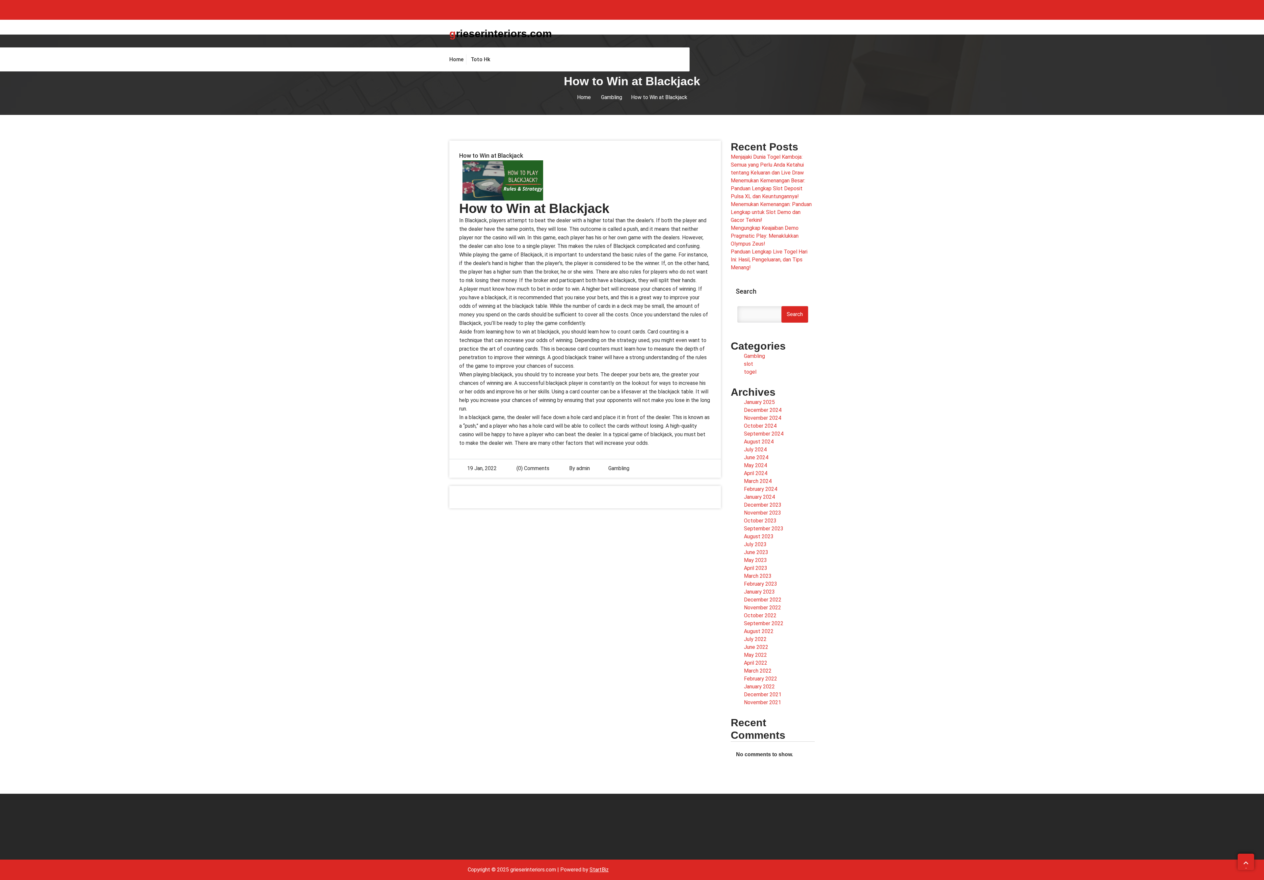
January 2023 (759, 592)
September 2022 (763, 623)
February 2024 (760, 489)
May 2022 (755, 655)
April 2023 (755, 568)
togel (750, 372)
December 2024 (762, 410)
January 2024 (759, 497)
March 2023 (758, 576)
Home (584, 97)
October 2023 (760, 521)
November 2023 (762, 513)
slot (748, 364)
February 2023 (760, 584)
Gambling (611, 97)
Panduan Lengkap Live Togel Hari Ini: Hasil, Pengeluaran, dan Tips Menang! (769, 260)
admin (583, 468)
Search (746, 291)
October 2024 (760, 426)
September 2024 (763, 434)
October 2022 (760, 615)
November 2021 (762, 702)
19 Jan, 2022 (482, 468)
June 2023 (756, 552)
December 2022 (762, 600)
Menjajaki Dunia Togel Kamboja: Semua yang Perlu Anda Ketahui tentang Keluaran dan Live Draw (767, 165)
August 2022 (759, 631)
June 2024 (756, 457)
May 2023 (755, 560)
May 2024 (755, 465)
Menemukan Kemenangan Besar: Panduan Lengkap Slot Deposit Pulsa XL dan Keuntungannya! (768, 188)
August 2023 (759, 536)
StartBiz (599, 870)
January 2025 (759, 402)
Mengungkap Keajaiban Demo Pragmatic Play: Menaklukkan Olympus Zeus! (765, 236)
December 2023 (762, 505)
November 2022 (762, 607)
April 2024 (755, 473)
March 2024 (758, 481)
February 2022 (760, 679)
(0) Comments (532, 468)
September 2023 (763, 528)
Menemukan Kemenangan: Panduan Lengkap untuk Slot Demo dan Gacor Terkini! (771, 212)
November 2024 (762, 418)
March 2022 (758, 671)
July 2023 (755, 544)
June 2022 (756, 647)
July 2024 (755, 449)
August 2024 (759, 442)
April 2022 (755, 663)
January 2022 (759, 686)
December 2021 (762, 694)
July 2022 (755, 639)
